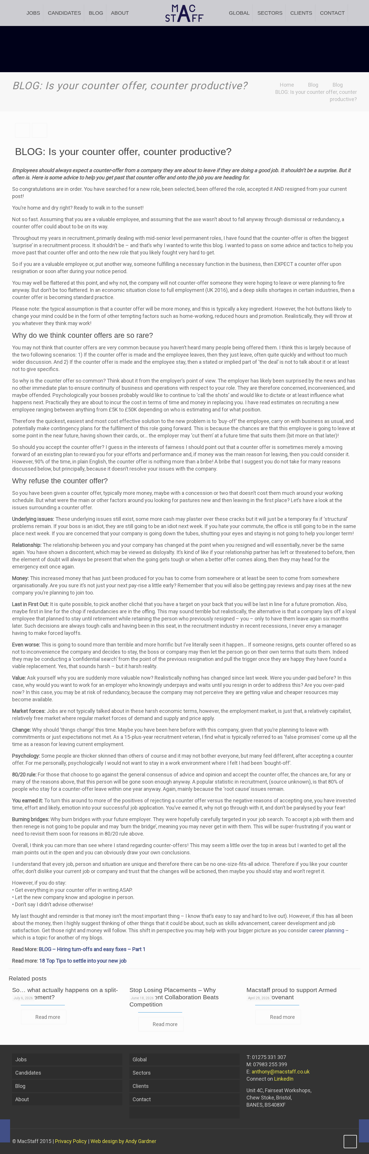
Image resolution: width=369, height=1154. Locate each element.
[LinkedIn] (335, 1141)
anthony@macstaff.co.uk (281, 1072)
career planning (326, 930)
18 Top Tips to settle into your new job (83, 961)
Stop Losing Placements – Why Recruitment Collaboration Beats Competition (174, 997)
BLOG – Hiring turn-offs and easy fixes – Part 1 (92, 949)
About (22, 1099)
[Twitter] (327, 1141)
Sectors (142, 1073)
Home (287, 85)
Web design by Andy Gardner (123, 1141)
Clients (141, 1086)
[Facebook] (319, 1141)
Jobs (21, 1059)
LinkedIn (283, 1079)
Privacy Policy (71, 1141)
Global (140, 1059)
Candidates (28, 1073)
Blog (313, 85)
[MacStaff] (184, 13)
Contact (142, 1099)
